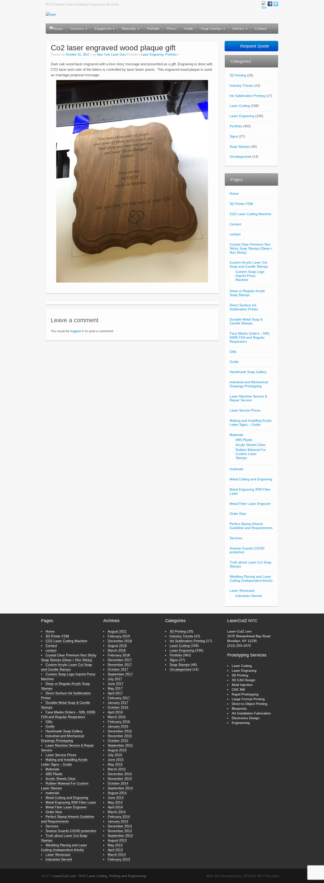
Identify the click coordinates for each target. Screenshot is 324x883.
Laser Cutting (240, 106)
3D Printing (238, 75)
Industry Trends (241, 85)
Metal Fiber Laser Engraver (250, 503)
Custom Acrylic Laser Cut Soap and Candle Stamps (249, 264)
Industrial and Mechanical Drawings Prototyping (249, 384)
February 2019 (119, 636)
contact (235, 234)
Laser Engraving (152, 54)
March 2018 (117, 650)
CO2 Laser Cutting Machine (250, 214)
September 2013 (120, 835)
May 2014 (115, 802)
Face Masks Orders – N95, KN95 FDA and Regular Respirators (250, 337)
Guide (188, 28)
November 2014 (120, 778)
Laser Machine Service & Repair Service (248, 398)
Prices (172, 28)
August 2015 (117, 750)
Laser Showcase (242, 590)
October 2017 (118, 669)
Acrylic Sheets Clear (251, 445)
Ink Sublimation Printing (247, 96)
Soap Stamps (212, 28)
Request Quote (254, 46)
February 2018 (119, 655)
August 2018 (117, 645)
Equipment (103, 28)
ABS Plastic (244, 440)
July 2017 (115, 679)
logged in (77, 331)
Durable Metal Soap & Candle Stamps (246, 321)
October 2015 (118, 740)
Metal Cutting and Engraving (251, 479)
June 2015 (116, 759)
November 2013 (120, 831)
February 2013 (119, 859)
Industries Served (249, 596)
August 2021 (117, 631)
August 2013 (117, 840)
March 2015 (117, 769)
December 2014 (120, 774)
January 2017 (118, 702)
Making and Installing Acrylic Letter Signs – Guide (251, 422)
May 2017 (115, 688)
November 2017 (120, 664)
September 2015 (120, 745)
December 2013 (120, 826)
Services (77, 28)
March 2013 (117, 854)
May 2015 (115, 764)
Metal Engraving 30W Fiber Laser (250, 491)
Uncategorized (240, 156)
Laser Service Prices (245, 410)
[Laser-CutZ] (51, 14)
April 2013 (115, 850)
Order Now (238, 513)
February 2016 (119, 721)
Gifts (233, 352)
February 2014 (119, 816)
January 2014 (118, 821)
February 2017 (119, 698)
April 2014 (115, 807)
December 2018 (120, 641)
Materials (129, 28)
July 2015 (115, 755)
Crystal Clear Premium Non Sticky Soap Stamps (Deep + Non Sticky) (251, 248)
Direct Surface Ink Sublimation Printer (244, 307)
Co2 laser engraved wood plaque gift (113, 47)
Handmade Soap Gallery (248, 372)
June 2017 (116, 683)
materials (236, 469)
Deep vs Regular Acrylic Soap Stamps (247, 293)
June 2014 (116, 797)
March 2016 (117, 717)
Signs (234, 136)
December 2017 (120, 660)
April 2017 (115, 693)
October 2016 (118, 707)
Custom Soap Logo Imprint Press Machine (250, 276)
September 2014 (120, 788)
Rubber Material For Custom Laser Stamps (251, 454)
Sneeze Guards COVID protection (247, 550)
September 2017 (120, 674)
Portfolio (153, 28)
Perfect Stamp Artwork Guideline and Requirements (251, 526)
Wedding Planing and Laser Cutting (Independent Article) (251, 578)
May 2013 (115, 845)
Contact (261, 28)
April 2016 (115, 712)
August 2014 (117, 793)
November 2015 (120, 736)
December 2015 (120, 731)
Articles (238, 28)
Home (234, 193)
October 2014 (118, 783)
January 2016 (118, 726)
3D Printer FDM (241, 204)
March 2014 (117, 812)
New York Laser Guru (111, 54)
